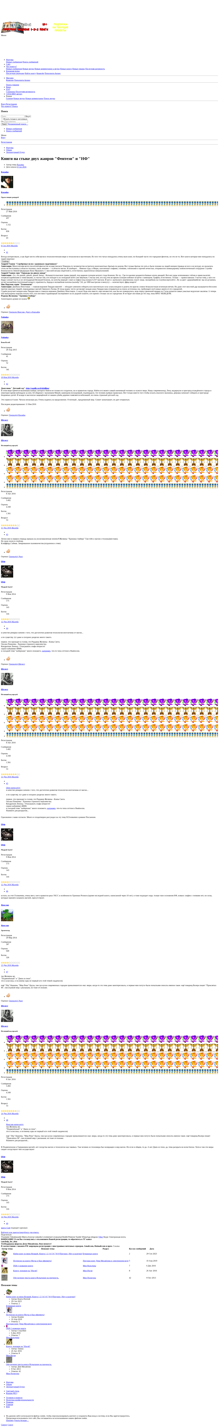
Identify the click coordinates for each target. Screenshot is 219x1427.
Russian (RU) (11, 1393)
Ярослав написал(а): (15, 1124)
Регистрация (6, 142)
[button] (3, 35)
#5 (7, 783)
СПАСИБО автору (14, 94)
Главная (9, 1404)
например (46, 651)
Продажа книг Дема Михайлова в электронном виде (106, 1261)
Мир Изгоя (87, 1271)
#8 (7, 1120)
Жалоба (14, 246)
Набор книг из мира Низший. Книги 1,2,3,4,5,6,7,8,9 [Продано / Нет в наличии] (47, 1254)
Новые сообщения (14, 62)
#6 (7, 891)
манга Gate (5, 1228)
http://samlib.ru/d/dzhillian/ (37, 388)
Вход (3, 137)
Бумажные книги (90, 1254)
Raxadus (20, 165)
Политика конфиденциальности (20, 1400)
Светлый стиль (12, 1391)
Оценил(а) (17, 415)
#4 (7, 628)
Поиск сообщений (30, 62)
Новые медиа (28, 69)
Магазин (10, 78)
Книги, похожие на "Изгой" (25, 1271)
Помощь (9, 1402)
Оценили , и (24, 312)
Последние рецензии (15, 73)
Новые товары (78, 69)
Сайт (8, 64)
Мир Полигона (89, 1278)
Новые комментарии (34, 98)
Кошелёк (40, 73)
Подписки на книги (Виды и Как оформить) (32, 1261)
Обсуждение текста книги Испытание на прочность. (36, 1278)
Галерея (9, 98)
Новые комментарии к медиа (47, 69)
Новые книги (66, 69)
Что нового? (11, 66)
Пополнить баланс (53, 73)
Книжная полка (13, 71)
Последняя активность (95, 69)
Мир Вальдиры (89, 1266)
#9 (7, 1223)
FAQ (8, 89)
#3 (7, 534)
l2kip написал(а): (13, 788)
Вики (8, 87)
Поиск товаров (12, 85)
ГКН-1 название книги (23, 1266)
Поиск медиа (49, 98)
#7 (7, 972)
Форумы (9, 60)
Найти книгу (30, 73)
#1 (7, 252)
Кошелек (10, 80)
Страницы (10, 92)
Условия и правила (14, 1398)
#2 (7, 384)
